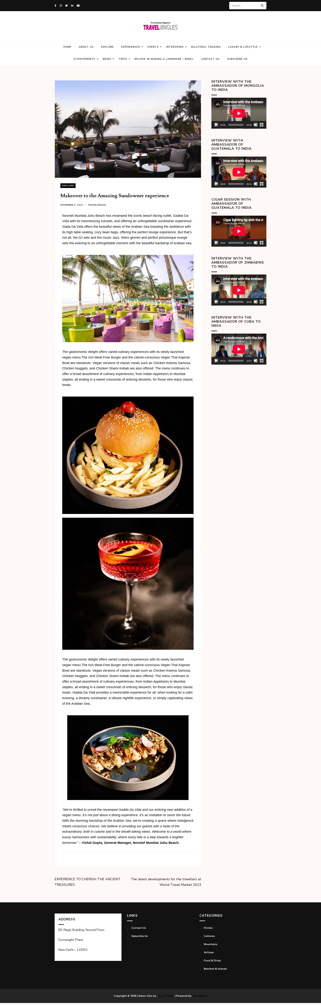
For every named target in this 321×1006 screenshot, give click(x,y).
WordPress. (200, 996)
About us (86, 47)
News (107, 59)
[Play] (216, 125)
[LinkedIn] (72, 5)
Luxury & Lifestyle (243, 47)
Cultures (209, 936)
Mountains (210, 944)
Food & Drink (212, 960)
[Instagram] (61, 5)
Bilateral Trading (206, 47)
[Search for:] (246, 5)
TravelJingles (97, 205)
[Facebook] (55, 5)
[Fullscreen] (261, 125)
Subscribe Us (237, 59)
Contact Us (210, 59)
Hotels (208, 928)
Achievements (84, 59)
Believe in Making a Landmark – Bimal (164, 59)
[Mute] (255, 125)
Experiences (130, 47)
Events (153, 47)
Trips (123, 59)
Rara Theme (166, 996)
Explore (107, 47)
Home (67, 47)
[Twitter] (66, 5)
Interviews (175, 47)
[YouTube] (78, 5)
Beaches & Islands (215, 969)
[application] (238, 113)
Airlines (209, 952)
